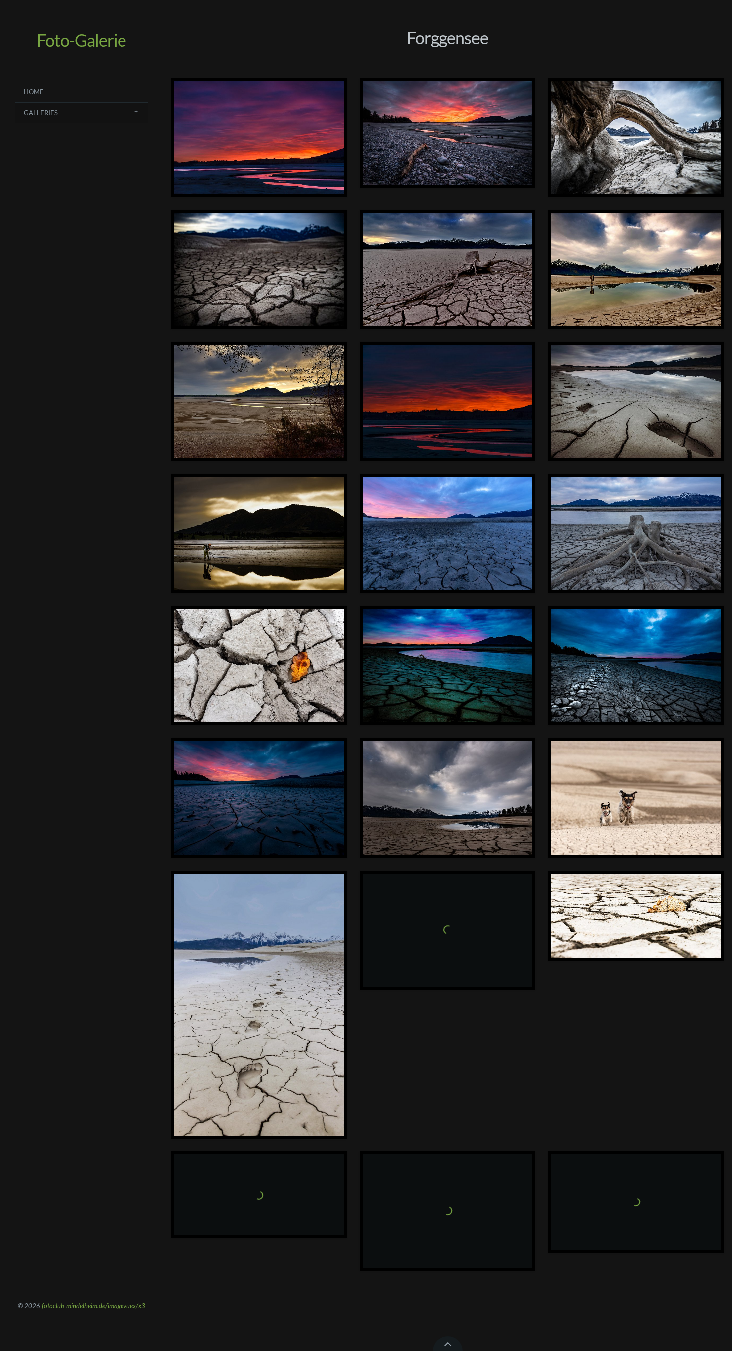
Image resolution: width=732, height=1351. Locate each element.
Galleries (41, 113)
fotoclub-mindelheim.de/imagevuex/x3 (93, 1306)
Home (34, 92)
